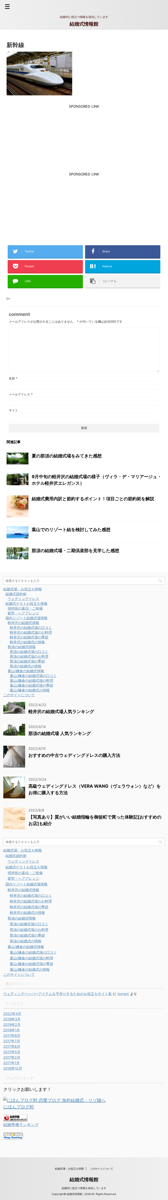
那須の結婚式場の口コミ (29, 651)
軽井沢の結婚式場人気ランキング (61, 711)
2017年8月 (11, 1035)
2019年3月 (12, 1019)
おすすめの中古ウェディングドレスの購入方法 (74, 755)
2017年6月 (11, 1046)
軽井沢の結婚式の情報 (27, 642)
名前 (13, 378)
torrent (123, 994)
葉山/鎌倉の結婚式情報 (26, 671)
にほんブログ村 (18, 1106)
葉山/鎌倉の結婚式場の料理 (31, 680)
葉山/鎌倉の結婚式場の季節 (31, 685)
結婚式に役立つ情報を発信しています (84, 1188)
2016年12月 (12, 1068)
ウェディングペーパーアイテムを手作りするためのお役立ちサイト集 (57, 994)
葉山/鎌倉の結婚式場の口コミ (33, 675)
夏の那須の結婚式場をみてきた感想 (67, 455)
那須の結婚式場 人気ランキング (59, 733)
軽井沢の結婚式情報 (23, 623)
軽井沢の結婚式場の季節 (29, 637)
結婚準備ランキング (21, 1124)
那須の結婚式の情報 (25, 666)
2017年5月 (11, 1052)
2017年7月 (11, 1041)
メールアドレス (21, 394)
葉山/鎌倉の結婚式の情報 (30, 690)
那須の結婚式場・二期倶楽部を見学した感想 (75, 550)
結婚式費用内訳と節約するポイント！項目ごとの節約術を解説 (93, 498)
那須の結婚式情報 (22, 647)
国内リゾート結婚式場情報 (26, 618)
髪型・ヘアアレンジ (23, 613)
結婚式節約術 (15, 594)
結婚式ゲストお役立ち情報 (26, 603)
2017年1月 (11, 1063)
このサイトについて (19, 695)
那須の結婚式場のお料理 (29, 656)
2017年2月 (11, 1057)
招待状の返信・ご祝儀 (25, 608)
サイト (13, 410)
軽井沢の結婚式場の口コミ (31, 627)
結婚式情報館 (84, 24)
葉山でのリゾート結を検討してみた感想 (71, 529)
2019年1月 (11, 1030)
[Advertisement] (84, 139)
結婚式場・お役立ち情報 (22, 589)
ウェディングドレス (23, 599)
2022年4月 (12, 1013)
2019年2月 (12, 1024)
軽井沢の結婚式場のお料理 (31, 632)
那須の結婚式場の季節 (27, 661)
